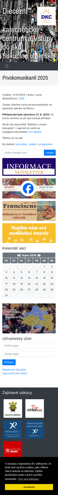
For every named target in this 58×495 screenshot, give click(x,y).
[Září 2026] (39, 255)
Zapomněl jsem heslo (14, 373)
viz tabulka (34, 131)
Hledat (50, 152)
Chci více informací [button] (28, 479)
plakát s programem (41, 144)
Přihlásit (9, 362)
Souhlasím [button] (29, 487)
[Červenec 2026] (19, 255)
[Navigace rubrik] (6, 66)
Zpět (21, 98)
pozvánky (21, 144)
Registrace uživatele (14, 369)
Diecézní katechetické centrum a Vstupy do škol (28, 32)
